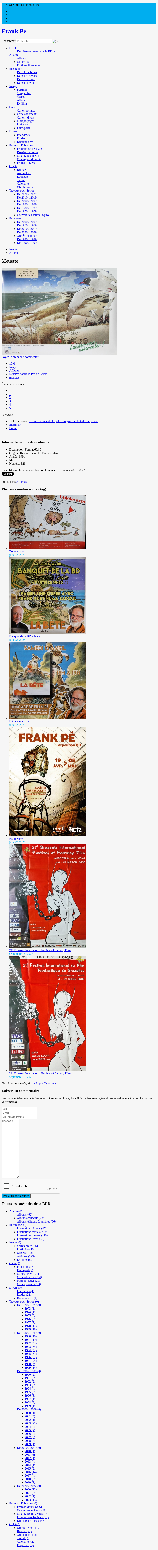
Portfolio (22, 89)
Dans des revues (27, 75)
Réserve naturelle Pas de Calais (28, 374)
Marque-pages (25, 121)
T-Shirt (21, 180)
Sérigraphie (24, 93)
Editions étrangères (28, 65)
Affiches (14, 370)
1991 (12, 363)
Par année (15, 218)
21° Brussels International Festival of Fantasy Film (40, 950)
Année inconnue (27, 235)
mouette (14, 377)
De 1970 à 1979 (27, 211)
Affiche (21, 100)
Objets (13, 166)
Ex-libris (22, 103)
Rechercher (8, 41)
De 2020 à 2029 (27, 194)
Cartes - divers (25, 117)
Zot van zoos (17, 551)
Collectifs (23, 61)
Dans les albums (27, 72)
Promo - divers (26, 162)
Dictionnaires (25, 141)
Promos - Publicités (21, 145)
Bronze (21, 169)
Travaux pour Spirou (21, 190)
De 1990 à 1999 (27, 204)
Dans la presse (25, 82)
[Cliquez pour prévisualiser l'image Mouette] (59, 353)
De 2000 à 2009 (27, 201)
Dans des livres (26, 79)
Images (13, 367)
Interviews (23, 134)
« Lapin (38, 1083)
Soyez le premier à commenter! (20, 357)
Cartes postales (26, 110)
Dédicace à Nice (19, 721)
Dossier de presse (27, 152)
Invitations (23, 124)
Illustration (15, 68)
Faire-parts (23, 128)
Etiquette (22, 176)
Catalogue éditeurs (28, 155)
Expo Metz (16, 838)
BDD (12, 47)
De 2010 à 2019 (27, 197)
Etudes (21, 138)
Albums (22, 58)
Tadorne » (50, 1083)
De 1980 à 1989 (27, 208)
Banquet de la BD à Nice (24, 636)
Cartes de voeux (27, 114)
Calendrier (23, 183)
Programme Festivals (29, 148)
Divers (13, 131)
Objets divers (25, 187)
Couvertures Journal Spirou (33, 215)
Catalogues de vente (29, 159)
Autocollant (24, 173)
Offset (20, 96)
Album (13, 54)
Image (13, 86)
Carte (12, 107)
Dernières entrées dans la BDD (36, 51)
